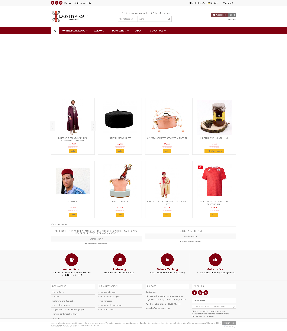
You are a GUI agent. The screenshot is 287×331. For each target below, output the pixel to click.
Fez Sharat (73, 201)
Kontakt (67, 3)
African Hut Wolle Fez (120, 138)
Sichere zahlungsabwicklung (65, 314)
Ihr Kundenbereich (108, 286)
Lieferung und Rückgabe (63, 301)
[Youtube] (56, 3)
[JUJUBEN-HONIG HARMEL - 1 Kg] (214, 117)
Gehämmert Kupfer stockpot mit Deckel (167, 138)
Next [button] (93, 126)
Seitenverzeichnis (82, 3)
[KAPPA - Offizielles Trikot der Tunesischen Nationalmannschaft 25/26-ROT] (214, 181)
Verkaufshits (58, 292)
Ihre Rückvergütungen (110, 296)
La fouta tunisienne (190, 231)
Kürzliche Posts (59, 224)
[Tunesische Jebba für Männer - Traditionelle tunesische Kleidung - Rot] (73, 117)
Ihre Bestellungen (108, 292)
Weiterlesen (95, 238)
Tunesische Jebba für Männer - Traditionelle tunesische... (73, 139)
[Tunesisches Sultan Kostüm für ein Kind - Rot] (167, 181)
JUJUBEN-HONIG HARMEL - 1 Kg (214, 138)
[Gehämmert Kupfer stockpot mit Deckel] (167, 117)
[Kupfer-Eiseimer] (120, 181)
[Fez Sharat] (73, 181)
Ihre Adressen (106, 301)
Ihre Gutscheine (107, 309)
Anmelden (231, 19)
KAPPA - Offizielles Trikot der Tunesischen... (214, 202)
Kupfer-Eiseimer (120, 201)
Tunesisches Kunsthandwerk (97, 244)
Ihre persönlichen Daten (111, 305)
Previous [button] (52, 126)
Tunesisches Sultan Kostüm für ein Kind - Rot (167, 202)
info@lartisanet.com (161, 308)
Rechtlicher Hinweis (61, 305)
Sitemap (56, 318)
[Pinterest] (60, 3)
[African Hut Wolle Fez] (120, 117)
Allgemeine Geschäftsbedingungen (68, 309)
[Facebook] (52, 3)
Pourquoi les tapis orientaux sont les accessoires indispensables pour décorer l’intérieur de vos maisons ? (96, 232)
